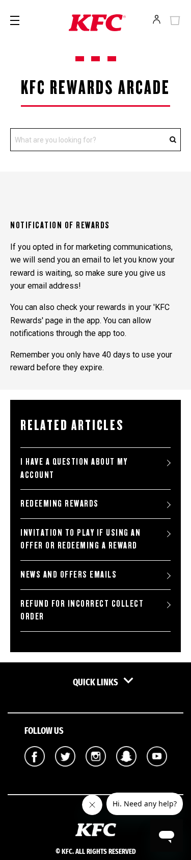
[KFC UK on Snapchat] (126, 773)
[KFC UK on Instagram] (96, 773)
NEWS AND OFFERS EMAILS (68, 574)
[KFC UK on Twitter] (65, 773)
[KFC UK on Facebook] (34, 773)
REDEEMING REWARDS (59, 503)
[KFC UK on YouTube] (157, 773)
